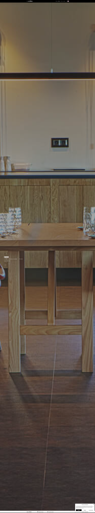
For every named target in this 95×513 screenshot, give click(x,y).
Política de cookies (83, 511)
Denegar (85, 510)
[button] (93, 504)
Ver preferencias (91, 510)
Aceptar (79, 510)
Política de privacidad (86, 511)
